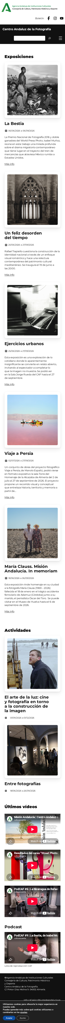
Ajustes (23, 1018)
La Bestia (14, 123)
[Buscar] (49, 38)
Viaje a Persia (19, 453)
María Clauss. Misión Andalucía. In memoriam (31, 568)
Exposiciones (19, 56)
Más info (9, 163)
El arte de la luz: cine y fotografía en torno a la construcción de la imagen (27, 704)
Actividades (18, 630)
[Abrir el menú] (60, 38)
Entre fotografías (23, 784)
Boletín (39, 18)
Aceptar (9, 1018)
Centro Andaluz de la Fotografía (27, 29)
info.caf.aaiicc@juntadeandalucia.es (42, 1000)
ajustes (23, 1012)
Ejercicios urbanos (24, 344)
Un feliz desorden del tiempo (23, 235)
